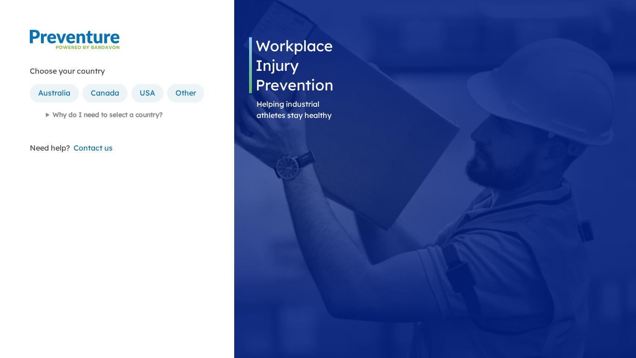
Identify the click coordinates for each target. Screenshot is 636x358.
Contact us (93, 147)
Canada (105, 92)
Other (186, 92)
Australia (54, 92)
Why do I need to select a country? (107, 114)
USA (147, 92)
